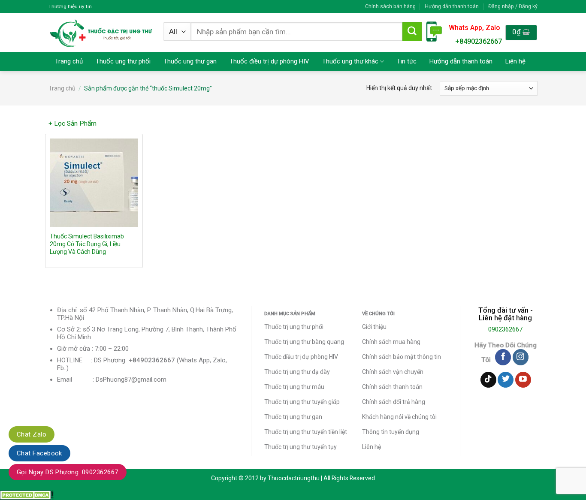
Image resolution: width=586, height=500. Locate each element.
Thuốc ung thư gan (190, 61)
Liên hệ (515, 61)
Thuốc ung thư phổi (123, 61)
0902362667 (505, 329)
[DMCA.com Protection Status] (27, 495)
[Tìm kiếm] (411, 31)
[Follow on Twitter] (506, 380)
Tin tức (407, 61)
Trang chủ (69, 61)
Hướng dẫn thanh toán (452, 6)
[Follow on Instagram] (521, 357)
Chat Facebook (39, 453)
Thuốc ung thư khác (350, 61)
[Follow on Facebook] (503, 357)
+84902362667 (478, 41)
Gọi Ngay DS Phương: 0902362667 (67, 472)
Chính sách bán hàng (390, 6)
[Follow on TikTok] (488, 380)
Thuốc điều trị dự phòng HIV (269, 61)
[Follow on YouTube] (523, 380)
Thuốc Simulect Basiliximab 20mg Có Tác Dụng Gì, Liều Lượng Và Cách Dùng (87, 244)
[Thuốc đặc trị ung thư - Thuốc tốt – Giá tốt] (101, 32)
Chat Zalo (31, 434)
